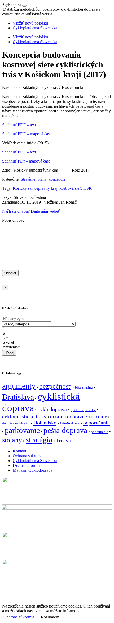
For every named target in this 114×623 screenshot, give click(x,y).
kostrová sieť (70, 188)
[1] (29, 329)
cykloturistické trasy (24, 416)
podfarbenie (99, 432)
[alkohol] (29, 343)
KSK (87, 188)
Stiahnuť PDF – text (19, 125)
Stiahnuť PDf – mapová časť (26, 161)
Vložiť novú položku (30, 23)
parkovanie (22, 430)
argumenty (19, 385)
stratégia (39, 439)
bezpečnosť (55, 386)
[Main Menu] (24, 6)
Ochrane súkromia (18, 617)
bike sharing (84, 387)
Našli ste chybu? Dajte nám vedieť (31, 211)
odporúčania (96, 423)
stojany (12, 440)
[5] (29, 333)
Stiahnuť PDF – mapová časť (26, 134)
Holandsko (44, 423)
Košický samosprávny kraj (35, 188)
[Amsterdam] (29, 347)
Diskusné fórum (26, 465)
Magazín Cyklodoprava (32, 470)
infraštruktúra (70, 423)
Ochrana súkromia (28, 456)
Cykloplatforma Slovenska (35, 28)
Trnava (63, 440)
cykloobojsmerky (83, 410)
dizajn (56, 416)
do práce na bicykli (16, 423)
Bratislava (18, 397)
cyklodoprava (52, 409)
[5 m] (29, 338)
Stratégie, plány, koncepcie (43, 179)
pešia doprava (65, 430)
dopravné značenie (87, 416)
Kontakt (19, 451)
